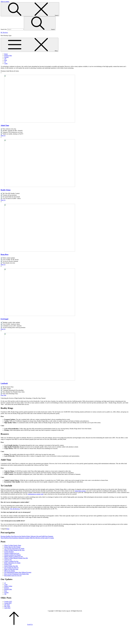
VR (5, 58)
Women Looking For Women (12, 555)
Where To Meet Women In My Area (14, 550)
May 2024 (7, 606)
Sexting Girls (8, 564)
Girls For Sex (8, 559)
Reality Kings (6, 190)
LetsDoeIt (4, 383)
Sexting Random (9, 551)
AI (5, 62)
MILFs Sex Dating (9, 571)
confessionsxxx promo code (35, 494)
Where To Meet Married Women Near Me (16, 558)
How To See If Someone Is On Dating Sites (16, 574)
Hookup (6, 587)
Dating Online (8, 586)
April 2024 (7, 608)
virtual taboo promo (80, 491)
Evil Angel (4, 319)
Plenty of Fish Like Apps (11, 569)
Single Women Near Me (11, 566)
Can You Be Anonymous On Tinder (14, 548)
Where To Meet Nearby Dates (12, 545)
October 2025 (8, 601)
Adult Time (5, 125)
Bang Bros (4, 254)
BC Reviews (4, 32)
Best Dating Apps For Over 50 (12, 575)
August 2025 (7, 603)
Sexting (6, 57)
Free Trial (3, 395)
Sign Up (3, 135)
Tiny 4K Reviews (15, 509)
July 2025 (7, 604)
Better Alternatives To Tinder (12, 563)
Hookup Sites (8, 55)
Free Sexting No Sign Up (11, 567)
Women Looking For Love (11, 553)
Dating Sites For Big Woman (12, 547)
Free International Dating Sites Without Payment (17, 572)
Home (6, 54)
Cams (5, 63)
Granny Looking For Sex (11, 561)
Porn (5, 60)
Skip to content (5, 1)
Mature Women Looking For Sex (13, 556)
